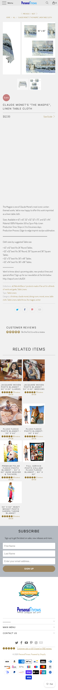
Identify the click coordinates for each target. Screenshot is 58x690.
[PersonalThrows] (29, 3)
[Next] (52, 48)
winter (38, 299)
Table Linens (22, 289)
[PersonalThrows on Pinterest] (31, 642)
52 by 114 (39, 137)
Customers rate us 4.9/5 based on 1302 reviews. (34, 648)
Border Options (9, 145)
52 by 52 (18, 137)
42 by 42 (7, 137)
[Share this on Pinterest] (32, 309)
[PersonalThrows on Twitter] (16, 642)
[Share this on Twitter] (17, 309)
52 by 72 (28, 137)
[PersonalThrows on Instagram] (36, 642)
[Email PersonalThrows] (41, 642)
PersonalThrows (24, 654)
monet (41, 296)
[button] (7, 392)
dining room (34, 296)
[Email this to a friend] (40, 309)
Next (34, 14)
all (13, 286)
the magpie (31, 299)
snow (47, 296)
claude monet (23, 296)
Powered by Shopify (38, 654)
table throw (21, 299)
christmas (14, 296)
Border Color (8, 170)
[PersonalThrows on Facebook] (21, 642)
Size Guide (48, 116)
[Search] (48, 3)
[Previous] (5, 48)
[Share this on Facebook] (25, 309)
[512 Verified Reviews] (29, 602)
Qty (4, 182)
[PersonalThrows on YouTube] (26, 642)
